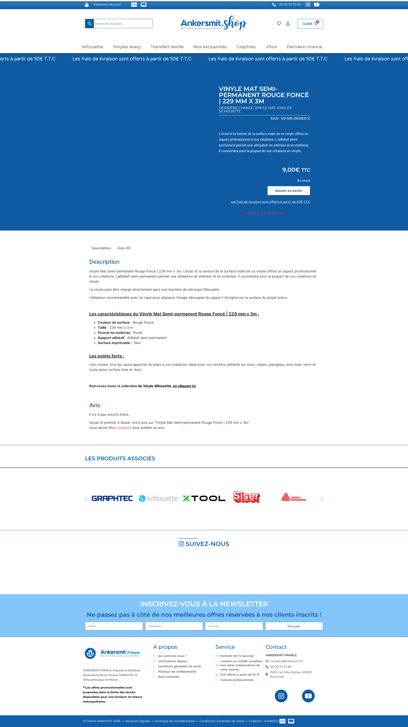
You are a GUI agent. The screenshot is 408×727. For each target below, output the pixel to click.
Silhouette (92, 46)
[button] (86, 499)
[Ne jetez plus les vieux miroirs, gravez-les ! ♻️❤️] (102, 573)
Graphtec (246, 46)
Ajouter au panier (289, 191)
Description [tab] (101, 248)
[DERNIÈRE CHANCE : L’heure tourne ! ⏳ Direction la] (306, 573)
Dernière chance (304, 46)
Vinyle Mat (265, 108)
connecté (123, 427)
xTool (271, 46)
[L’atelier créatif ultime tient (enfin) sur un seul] (34, 573)
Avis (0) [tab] (124, 248)
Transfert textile (167, 46)
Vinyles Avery (127, 46)
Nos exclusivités (210, 46)
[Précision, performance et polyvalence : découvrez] (170, 573)
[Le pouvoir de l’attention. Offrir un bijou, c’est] (238, 573)
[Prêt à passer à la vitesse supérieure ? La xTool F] (374, 573)
